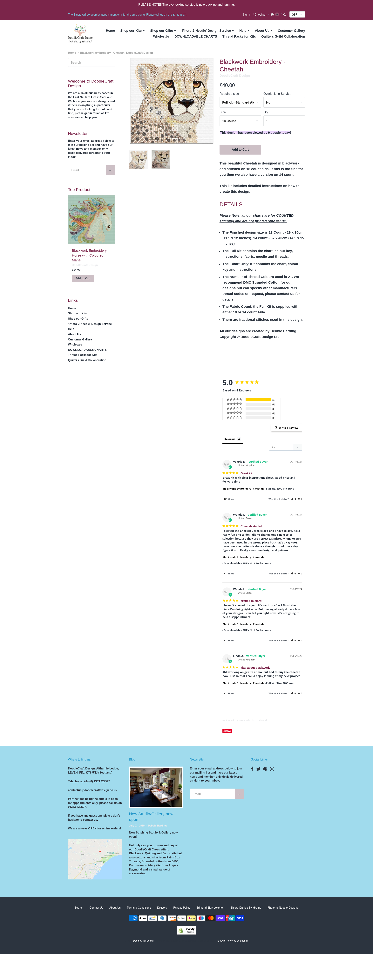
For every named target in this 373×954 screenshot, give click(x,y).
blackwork (227, 720)
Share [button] (230, 499)
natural (262, 720)
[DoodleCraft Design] (80, 34)
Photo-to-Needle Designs (283, 907)
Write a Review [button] (288, 427)
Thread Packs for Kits (239, 36)
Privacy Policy (181, 907)
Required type (229, 93)
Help (242, 31)
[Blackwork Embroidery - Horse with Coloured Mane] (91, 219)
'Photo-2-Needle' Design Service (206, 31)
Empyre (221, 940)
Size (223, 112)
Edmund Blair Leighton (210, 907)
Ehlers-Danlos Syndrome (246, 907)
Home (110, 31)
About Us (262, 31)
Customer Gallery (291, 31)
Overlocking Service (277, 93)
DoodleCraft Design (235, 75)
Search (79, 907)
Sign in (247, 14)
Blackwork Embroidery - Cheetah (243, 488)
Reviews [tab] (229, 439)
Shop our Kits (131, 31)
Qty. (266, 112)
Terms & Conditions (139, 907)
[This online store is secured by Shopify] (186, 933)
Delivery (162, 907)
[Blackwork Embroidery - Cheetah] (139, 159)
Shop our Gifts (161, 31)
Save (228, 730)
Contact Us (96, 907)
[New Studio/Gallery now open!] (156, 787)
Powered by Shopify (237, 940)
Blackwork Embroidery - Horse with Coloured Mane (90, 255)
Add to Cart (240, 149)
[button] (293, 499)
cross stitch (245, 720)
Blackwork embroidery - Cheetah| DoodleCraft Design (116, 52)
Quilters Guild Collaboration (283, 36)
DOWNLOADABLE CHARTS (195, 36)
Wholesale (161, 36)
